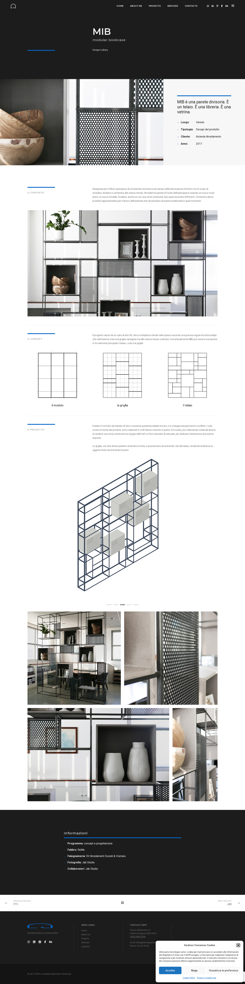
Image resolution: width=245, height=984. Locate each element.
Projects (155, 6)
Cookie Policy (189, 978)
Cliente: (185, 136)
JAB (229, 904)
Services (172, 6)
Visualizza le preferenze (223, 970)
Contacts (191, 6)
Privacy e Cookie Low (206, 978)
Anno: (184, 143)
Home (120, 6)
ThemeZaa (66, 974)
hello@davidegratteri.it (146, 942)
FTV (15, 904)
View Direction (138, 937)
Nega (194, 970)
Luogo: (185, 122)
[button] (238, 945)
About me (136, 6)
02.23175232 (143, 946)
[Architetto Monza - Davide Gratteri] (13, 5)
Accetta (170, 970)
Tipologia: (187, 129)
